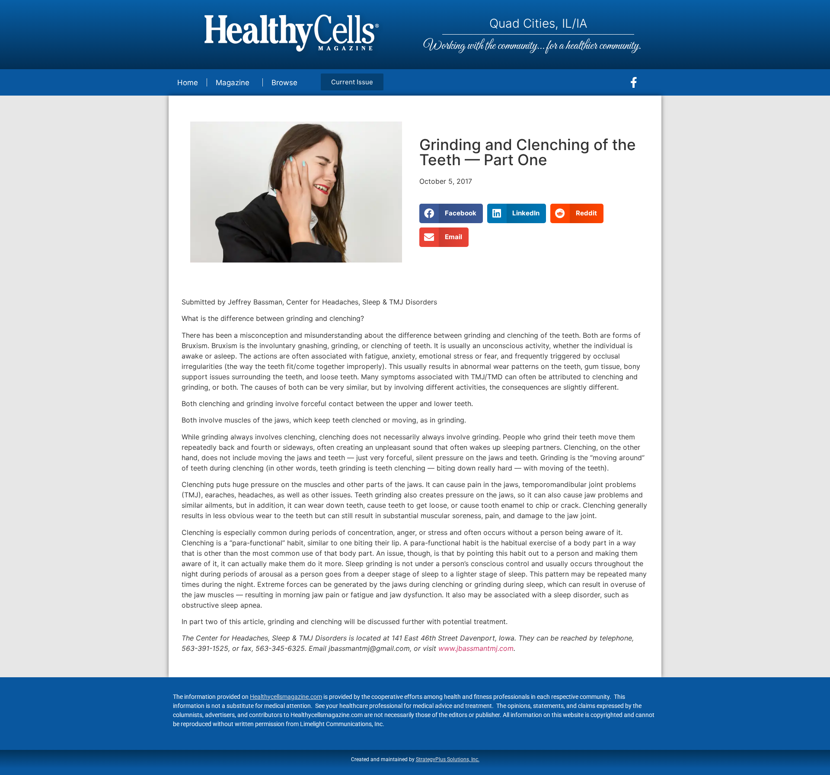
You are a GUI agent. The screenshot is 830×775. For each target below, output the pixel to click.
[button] (451, 213)
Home (187, 82)
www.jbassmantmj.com (476, 648)
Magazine (232, 82)
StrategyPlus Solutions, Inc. (447, 759)
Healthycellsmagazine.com (286, 696)
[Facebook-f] (634, 82)
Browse (284, 82)
